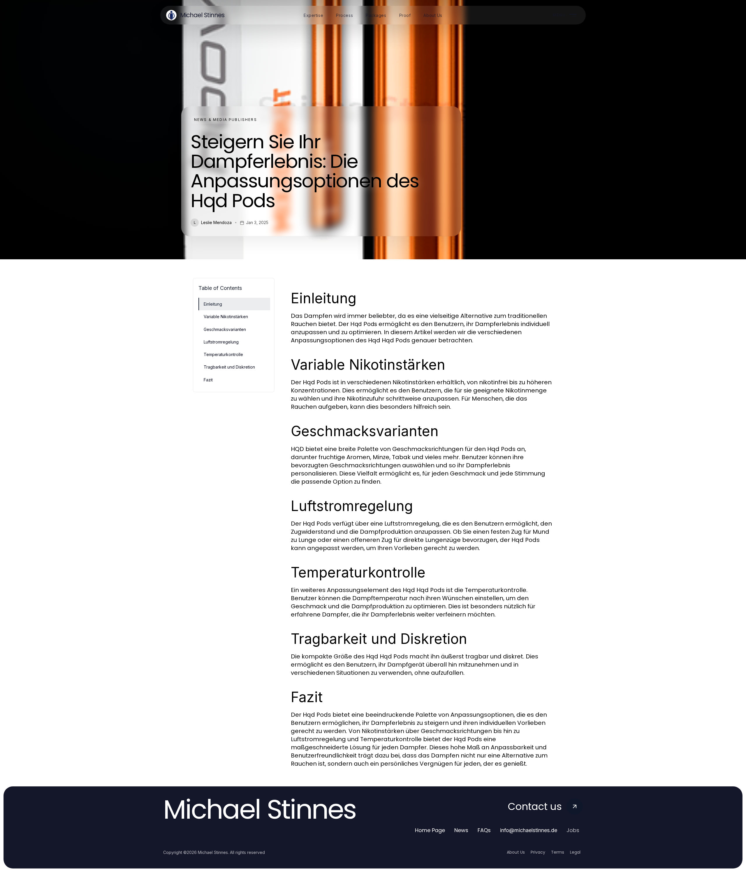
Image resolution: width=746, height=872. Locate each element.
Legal (575, 852)
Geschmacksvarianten (225, 329)
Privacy (538, 852)
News (461, 830)
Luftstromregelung (221, 341)
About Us (516, 852)
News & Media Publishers (225, 119)
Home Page (430, 830)
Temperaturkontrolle (223, 354)
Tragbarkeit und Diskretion (229, 366)
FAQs (484, 830)
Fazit (208, 379)
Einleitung (213, 304)
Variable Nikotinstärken (226, 316)
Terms (557, 852)
